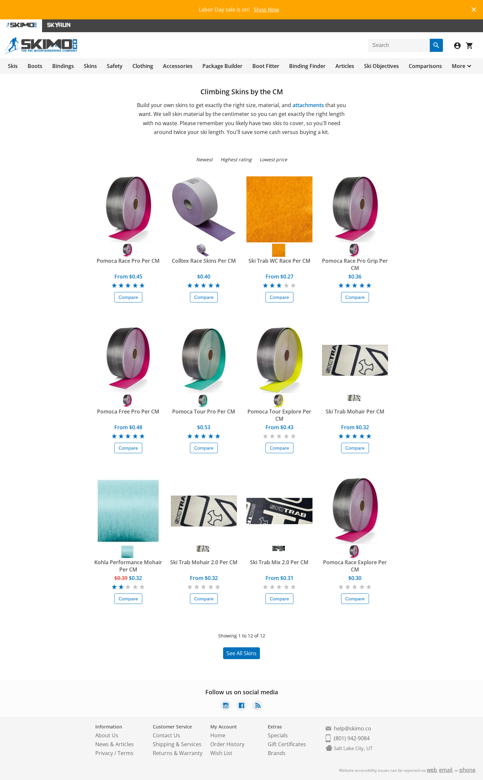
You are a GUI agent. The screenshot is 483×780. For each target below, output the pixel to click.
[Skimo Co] (41, 52)
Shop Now (266, 9)
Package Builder (222, 66)
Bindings (63, 66)
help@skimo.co (352, 728)
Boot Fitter (265, 66)
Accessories (178, 66)
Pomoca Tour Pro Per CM (203, 411)
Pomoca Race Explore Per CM (355, 566)
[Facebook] (241, 706)
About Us (106, 735)
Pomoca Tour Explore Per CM (279, 415)
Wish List (221, 753)
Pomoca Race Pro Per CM (128, 260)
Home (217, 735)
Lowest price (273, 159)
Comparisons (425, 66)
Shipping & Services (177, 744)
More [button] (458, 66)
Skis (13, 66)
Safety (115, 66)
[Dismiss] (474, 9)
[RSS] (257, 706)
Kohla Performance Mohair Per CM (128, 566)
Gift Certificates (287, 744)
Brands (277, 753)
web (432, 769)
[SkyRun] (59, 25)
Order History (227, 744)
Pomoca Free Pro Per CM (128, 411)
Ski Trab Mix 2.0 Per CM (279, 562)
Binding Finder (307, 66)
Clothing (142, 66)
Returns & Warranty (177, 753)
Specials (278, 735)
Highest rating (236, 159)
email (445, 769)
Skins (90, 66)
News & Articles (114, 744)
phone (467, 769)
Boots (35, 66)
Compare (128, 297)
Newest (204, 159)
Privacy (104, 753)
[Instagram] (226, 706)
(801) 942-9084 (352, 738)
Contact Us (166, 735)
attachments (308, 105)
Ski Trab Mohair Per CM (355, 411)
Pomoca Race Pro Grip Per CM (355, 264)
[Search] (436, 45)
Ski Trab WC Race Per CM (279, 260)
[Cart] (472, 46)
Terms (125, 753)
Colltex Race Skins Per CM (204, 260)
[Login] (460, 46)
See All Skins (241, 653)
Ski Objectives (381, 66)
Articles (344, 66)
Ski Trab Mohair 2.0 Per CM (204, 562)
